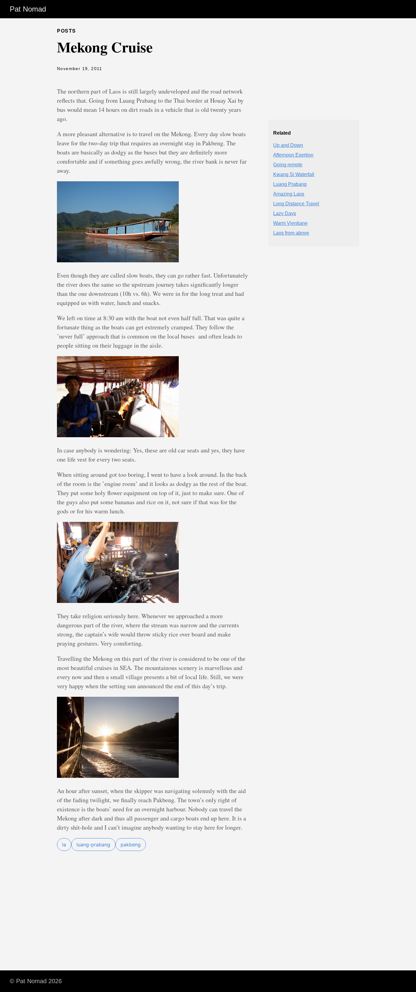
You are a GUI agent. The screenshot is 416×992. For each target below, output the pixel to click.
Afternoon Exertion (293, 155)
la (64, 844)
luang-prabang (93, 844)
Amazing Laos (288, 194)
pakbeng (131, 844)
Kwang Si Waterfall (293, 174)
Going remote (287, 164)
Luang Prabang (290, 184)
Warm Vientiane (290, 223)
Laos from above (291, 233)
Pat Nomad (28, 9)
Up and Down (288, 145)
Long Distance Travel (296, 203)
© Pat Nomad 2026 (36, 981)
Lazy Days (284, 213)
